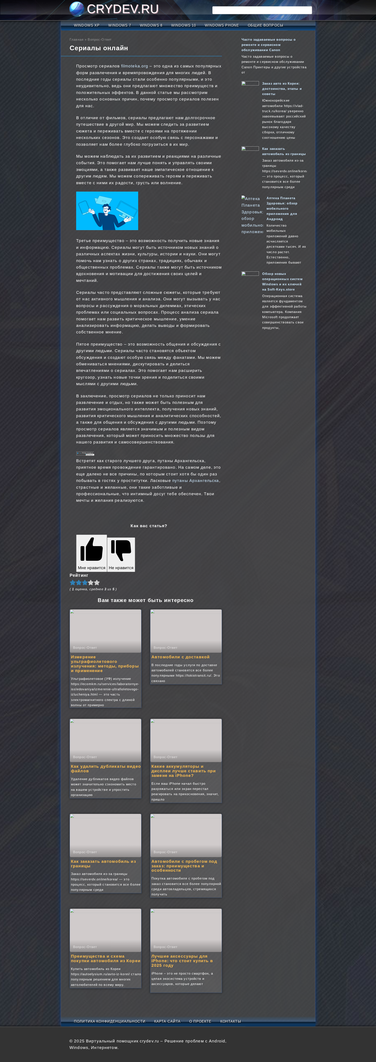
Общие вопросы (265, 25)
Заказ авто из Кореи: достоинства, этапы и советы (282, 89)
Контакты (230, 1021)
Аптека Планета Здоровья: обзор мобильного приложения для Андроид (282, 208)
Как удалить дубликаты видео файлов (106, 768)
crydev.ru (123, 9)
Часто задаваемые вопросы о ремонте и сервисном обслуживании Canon (269, 45)
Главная (77, 39)
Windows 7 (119, 25)
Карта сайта (167, 1021)
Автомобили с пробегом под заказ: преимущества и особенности (184, 866)
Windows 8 (151, 25)
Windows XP (87, 25)
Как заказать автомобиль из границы (103, 863)
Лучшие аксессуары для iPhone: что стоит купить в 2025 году (182, 961)
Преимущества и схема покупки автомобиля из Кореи (106, 958)
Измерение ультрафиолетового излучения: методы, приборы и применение (105, 664)
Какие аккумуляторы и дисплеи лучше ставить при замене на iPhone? (183, 771)
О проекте (200, 1021)
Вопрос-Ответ (100, 39)
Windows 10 (183, 25)
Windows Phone (222, 25)
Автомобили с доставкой (180, 657)
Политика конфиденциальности (110, 1021)
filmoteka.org (134, 66)
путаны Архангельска (195, 480)
